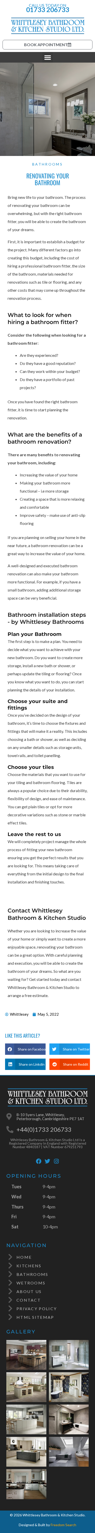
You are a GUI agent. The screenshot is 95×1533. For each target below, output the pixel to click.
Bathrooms (47, 164)
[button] (47, 57)
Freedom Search (63, 1525)
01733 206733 (47, 10)
